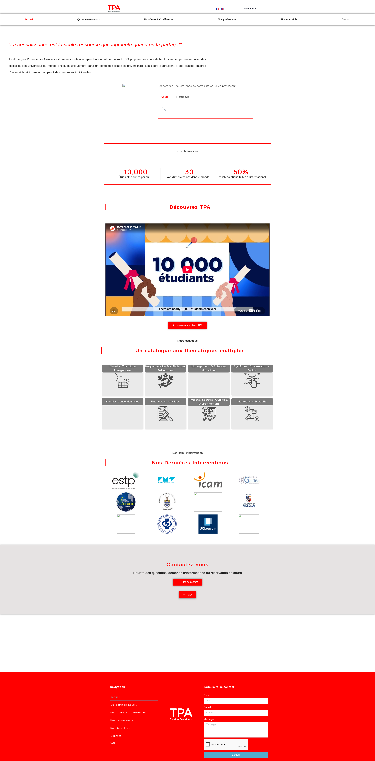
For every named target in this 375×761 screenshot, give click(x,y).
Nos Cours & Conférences (159, 19)
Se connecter (250, 8)
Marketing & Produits (252, 401)
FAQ (112, 743)
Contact (346, 19)
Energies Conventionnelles (122, 401)
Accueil (28, 19)
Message (209, 719)
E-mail (207, 707)
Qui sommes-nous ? (88, 19)
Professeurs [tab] (183, 97)
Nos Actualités (289, 19)
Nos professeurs (227, 19)
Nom (206, 695)
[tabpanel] (205, 110)
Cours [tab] (164, 97)
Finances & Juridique (165, 401)
